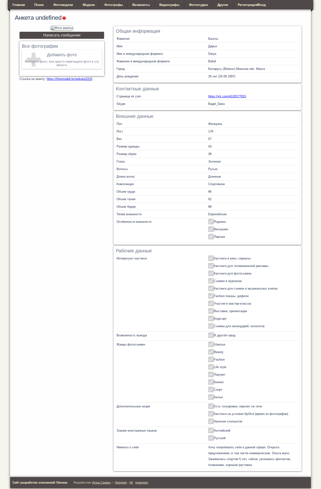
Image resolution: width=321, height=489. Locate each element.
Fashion (219, 359)
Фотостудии (198, 5)
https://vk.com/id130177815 (227, 96)
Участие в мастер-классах (232, 303)
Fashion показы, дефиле (231, 296)
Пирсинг (219, 237)
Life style (220, 367)
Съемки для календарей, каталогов (239, 326)
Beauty (218, 352)
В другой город (224, 335)
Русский (220, 438)
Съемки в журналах (228, 281)
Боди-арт (220, 318)
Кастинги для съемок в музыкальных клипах (246, 288)
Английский (222, 430)
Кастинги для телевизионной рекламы (241, 266)
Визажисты (141, 5)
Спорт (218, 389)
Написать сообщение (62, 35)
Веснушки (221, 229)
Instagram (141, 482)
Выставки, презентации (230, 311)
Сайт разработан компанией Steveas (39, 482)
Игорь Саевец (101, 482)
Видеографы (169, 5)
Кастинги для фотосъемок (232, 273)
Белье (218, 397)
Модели (89, 5)
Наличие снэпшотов (228, 421)
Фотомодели (63, 5)
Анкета (24, 17)
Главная (18, 5)
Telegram (121, 482)
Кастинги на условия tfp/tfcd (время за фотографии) (251, 414)
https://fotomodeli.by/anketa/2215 (69, 79)
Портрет (219, 374)
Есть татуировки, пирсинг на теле (238, 406)
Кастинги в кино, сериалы (232, 258)
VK (131, 482)
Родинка (220, 221)
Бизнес (219, 382)
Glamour (219, 344)
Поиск (39, 5)
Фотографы (113, 5)
